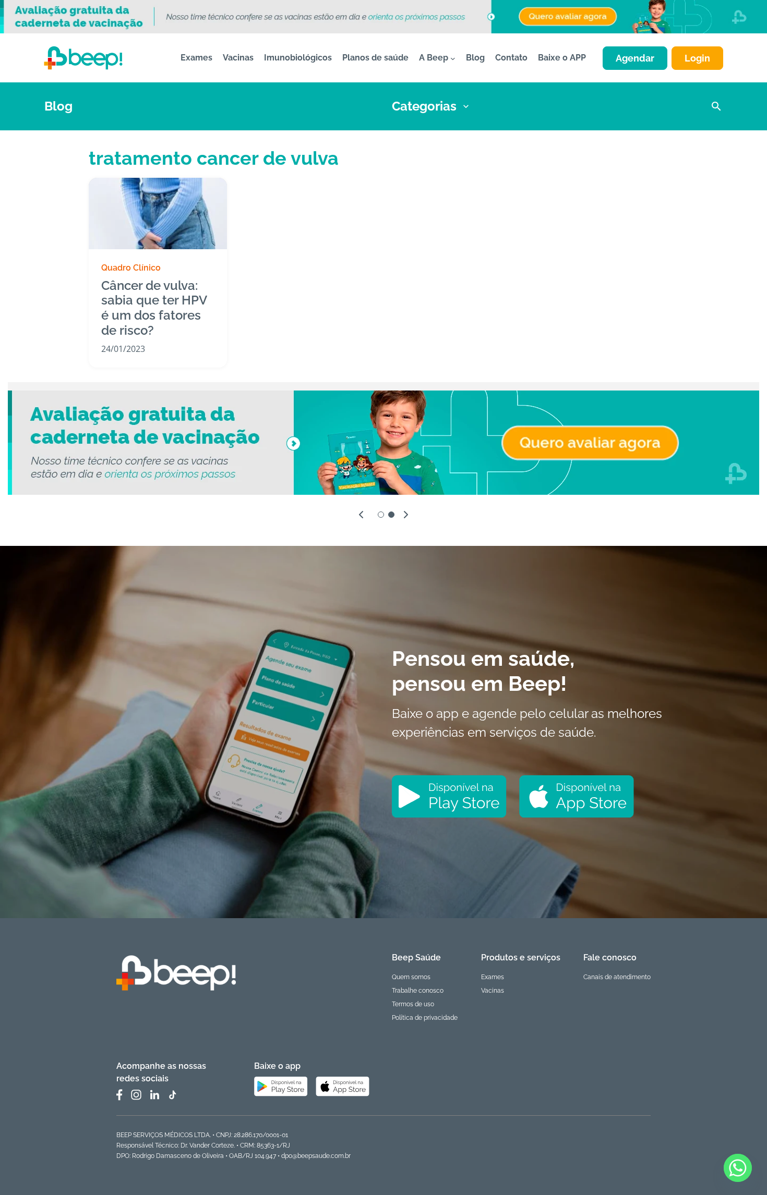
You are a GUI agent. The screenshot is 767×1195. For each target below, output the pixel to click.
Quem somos (411, 977)
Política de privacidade (425, 1017)
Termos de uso (413, 1004)
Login (697, 58)
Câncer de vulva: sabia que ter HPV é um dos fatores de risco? (154, 308)
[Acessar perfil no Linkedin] (154, 1095)
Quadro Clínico (131, 268)
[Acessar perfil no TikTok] (172, 1095)
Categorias (424, 106)
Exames (492, 977)
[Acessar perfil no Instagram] (136, 1095)
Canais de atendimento (617, 977)
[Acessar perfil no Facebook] (119, 1095)
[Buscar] (716, 106)
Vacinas (492, 990)
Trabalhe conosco (418, 990)
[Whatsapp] (738, 1168)
